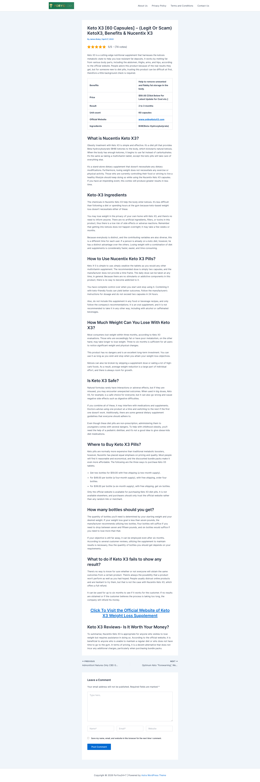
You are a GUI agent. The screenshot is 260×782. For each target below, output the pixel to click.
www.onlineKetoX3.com (151, 119)
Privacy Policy (159, 5)
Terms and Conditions (182, 5)
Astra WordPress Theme (153, 775)
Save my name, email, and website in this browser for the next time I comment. (126, 738)
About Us (142, 5)
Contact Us (203, 5)
